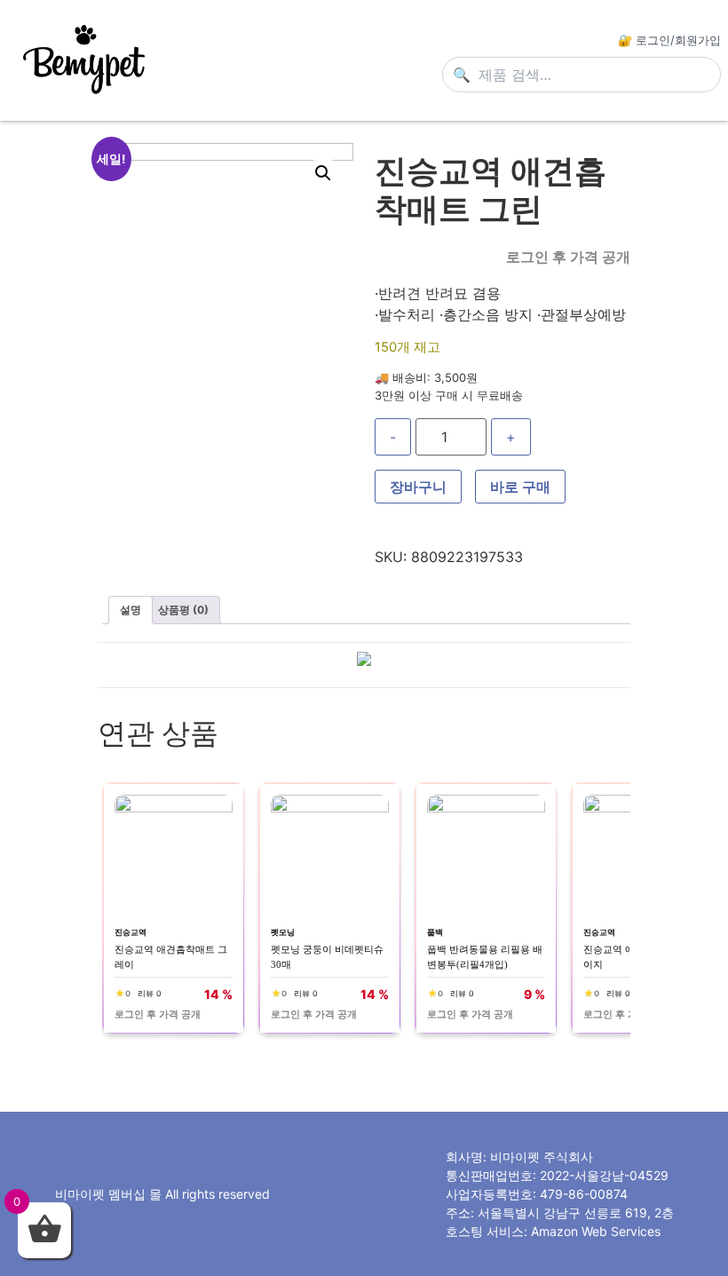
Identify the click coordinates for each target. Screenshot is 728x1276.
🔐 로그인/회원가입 (669, 40)
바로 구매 (520, 486)
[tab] (130, 610)
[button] (323, 173)
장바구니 (418, 486)
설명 (130, 609)
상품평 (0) (183, 609)
